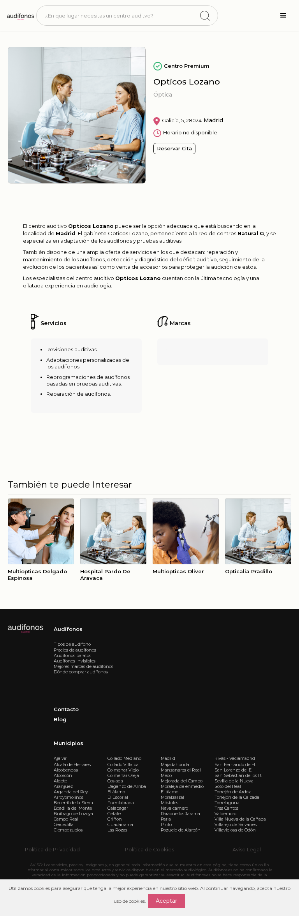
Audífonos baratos (72, 655)
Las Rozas (117, 830)
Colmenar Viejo (123, 770)
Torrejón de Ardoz (233, 791)
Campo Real (66, 819)
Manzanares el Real (181, 770)
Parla (166, 819)
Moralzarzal (172, 797)
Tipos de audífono (72, 644)
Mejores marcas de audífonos (83, 666)
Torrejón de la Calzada (237, 797)
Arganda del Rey (71, 791)
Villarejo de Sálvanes (236, 824)
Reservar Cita (174, 148)
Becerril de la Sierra (73, 802)
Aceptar (166, 900)
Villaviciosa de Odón (235, 830)
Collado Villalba (123, 764)
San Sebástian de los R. (238, 775)
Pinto (166, 824)
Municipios (68, 743)
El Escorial (117, 797)
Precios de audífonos (75, 650)
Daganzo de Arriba (126, 786)
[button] (283, 15)
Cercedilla (64, 824)
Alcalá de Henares (72, 764)
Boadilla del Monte (73, 808)
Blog (60, 719)
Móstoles (169, 802)
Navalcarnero (174, 808)
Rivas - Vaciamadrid (235, 758)
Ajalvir (60, 758)
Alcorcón (63, 775)
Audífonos (68, 629)
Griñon (114, 819)
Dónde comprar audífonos (81, 672)
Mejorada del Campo (181, 781)
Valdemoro (225, 813)
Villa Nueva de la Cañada (240, 819)
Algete (60, 781)
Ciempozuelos (68, 830)
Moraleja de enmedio (182, 786)
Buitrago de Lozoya (73, 813)
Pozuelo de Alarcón (181, 830)
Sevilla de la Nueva (234, 781)
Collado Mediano (124, 758)
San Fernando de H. (235, 764)
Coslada (115, 781)
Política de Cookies (149, 849)
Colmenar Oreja (123, 775)
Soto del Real (228, 786)
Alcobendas (66, 770)
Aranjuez (63, 786)
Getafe (114, 813)
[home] (20, 15)
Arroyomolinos (68, 797)
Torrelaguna (227, 802)
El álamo (116, 791)
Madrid (168, 758)
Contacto (66, 709)
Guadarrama (120, 824)
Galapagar (117, 808)
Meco (166, 775)
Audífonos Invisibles (74, 661)
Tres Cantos (226, 808)
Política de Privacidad (52, 849)
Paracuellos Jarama (180, 813)
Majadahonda (175, 764)
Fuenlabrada (120, 802)
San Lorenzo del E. (233, 770)
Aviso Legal (246, 849)
